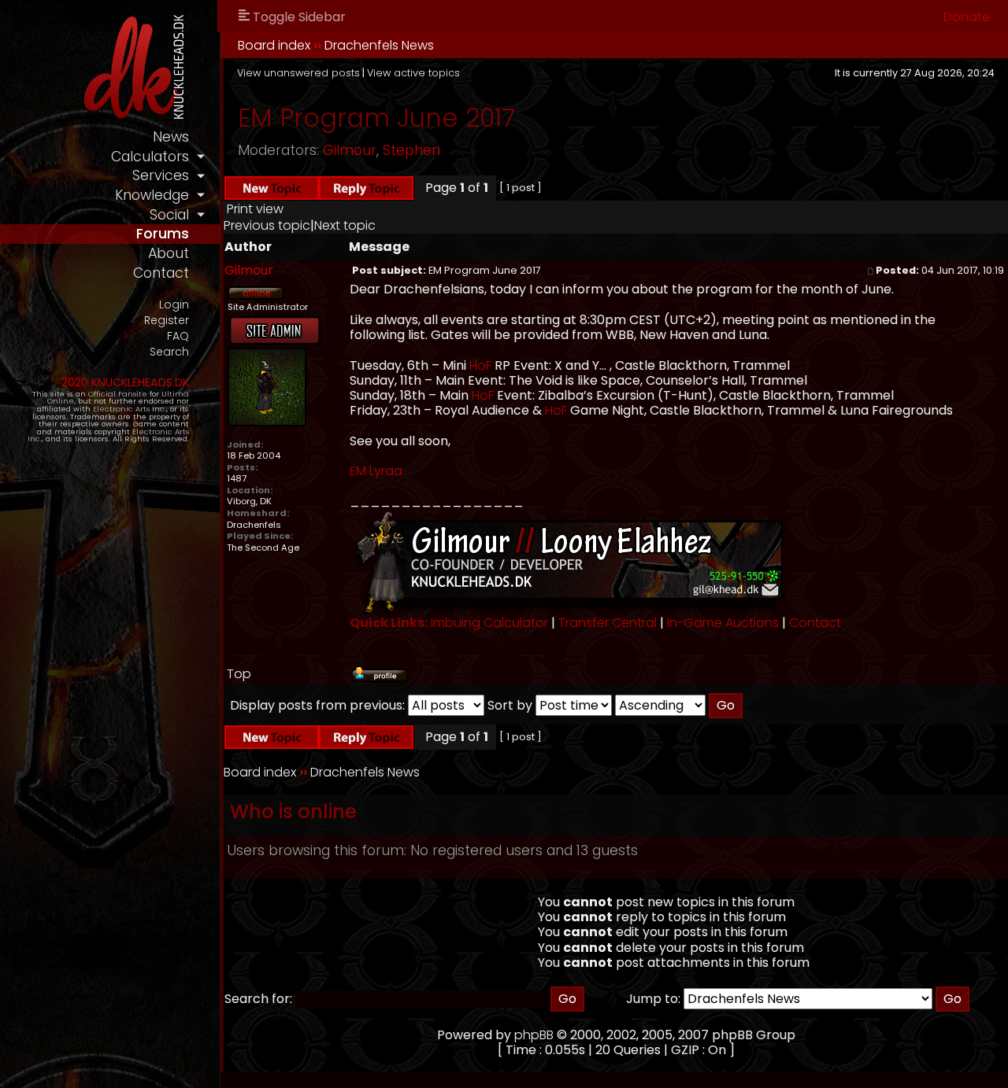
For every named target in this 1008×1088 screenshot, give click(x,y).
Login (174, 304)
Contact (815, 623)
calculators (150, 156)
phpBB (534, 1035)
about (168, 253)
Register (166, 320)
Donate (966, 17)
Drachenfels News (379, 45)
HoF (480, 365)
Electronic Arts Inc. (129, 409)
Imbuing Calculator (489, 623)
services (160, 175)
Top (239, 674)
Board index (274, 45)
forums (162, 233)
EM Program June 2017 (376, 117)
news (171, 136)
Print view (255, 208)
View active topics (413, 72)
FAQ (178, 336)
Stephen (411, 150)
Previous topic (267, 225)
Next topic (345, 225)
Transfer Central (607, 623)
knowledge (152, 195)
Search (169, 352)
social (169, 214)
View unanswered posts (298, 72)
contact (161, 273)
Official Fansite (117, 394)
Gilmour (349, 150)
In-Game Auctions (723, 623)
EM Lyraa (376, 471)
